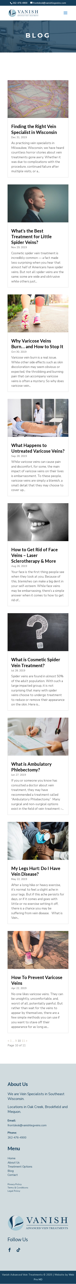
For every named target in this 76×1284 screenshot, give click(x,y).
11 (23, 1041)
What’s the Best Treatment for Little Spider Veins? (31, 236)
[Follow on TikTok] (18, 1250)
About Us (14, 1162)
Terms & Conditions (18, 1187)
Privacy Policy (15, 1184)
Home (11, 1158)
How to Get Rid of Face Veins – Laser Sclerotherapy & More (34, 555)
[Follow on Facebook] (10, 1250)
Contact (13, 1175)
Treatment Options (20, 1166)
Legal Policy (14, 1190)
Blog (11, 1171)
